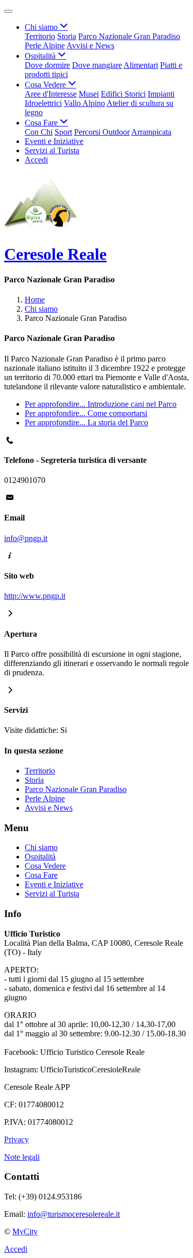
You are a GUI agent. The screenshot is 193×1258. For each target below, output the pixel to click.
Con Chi (38, 132)
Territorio (40, 36)
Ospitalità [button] (41, 55)
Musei (89, 93)
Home (35, 299)
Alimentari (141, 65)
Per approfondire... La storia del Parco (86, 422)
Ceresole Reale (55, 254)
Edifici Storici (123, 93)
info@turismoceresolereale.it (73, 1214)
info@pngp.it (25, 538)
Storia (66, 36)
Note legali (22, 1157)
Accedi (36, 159)
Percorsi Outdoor (102, 132)
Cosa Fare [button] (42, 122)
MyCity (25, 1231)
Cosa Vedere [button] (46, 84)
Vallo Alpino (84, 103)
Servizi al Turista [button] (52, 150)
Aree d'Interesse (51, 93)
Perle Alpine (45, 45)
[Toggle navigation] (8, 11)
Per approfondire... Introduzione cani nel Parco (101, 404)
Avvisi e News (90, 45)
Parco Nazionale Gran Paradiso (129, 36)
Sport (63, 132)
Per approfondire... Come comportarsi (86, 413)
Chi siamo (41, 308)
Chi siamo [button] (42, 27)
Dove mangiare (97, 65)
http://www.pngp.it (34, 595)
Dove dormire (47, 65)
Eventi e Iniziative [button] (54, 141)
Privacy (16, 1139)
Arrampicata (151, 132)
